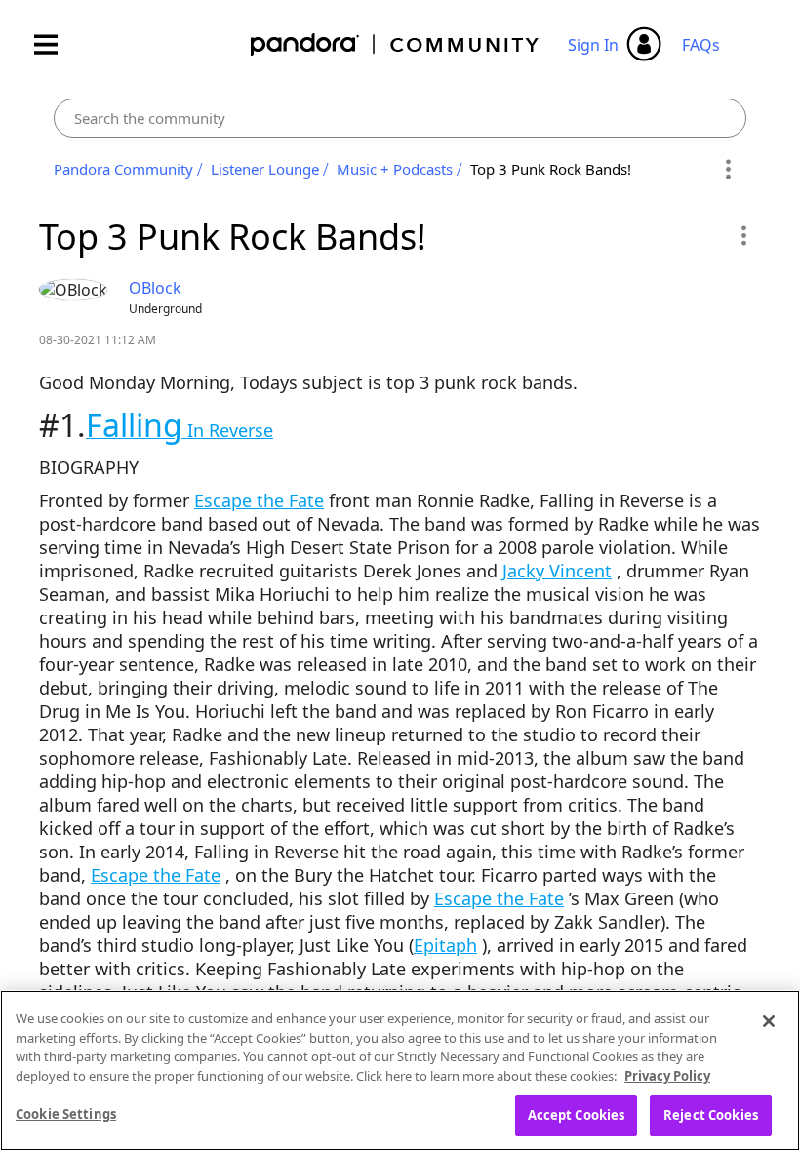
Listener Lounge (265, 169)
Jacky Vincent (557, 570)
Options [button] (728, 169)
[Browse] (55, 44)
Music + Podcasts (395, 169)
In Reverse (179, 430)
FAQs (701, 45)
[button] (743, 235)
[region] (400, 1070)
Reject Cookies (710, 1115)
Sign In (593, 45)
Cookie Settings (66, 1114)
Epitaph (445, 945)
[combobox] (400, 118)
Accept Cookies (576, 1115)
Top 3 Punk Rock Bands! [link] (550, 169)
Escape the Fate (259, 500)
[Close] (768, 1021)
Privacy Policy (667, 1076)
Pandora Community (395, 44)
